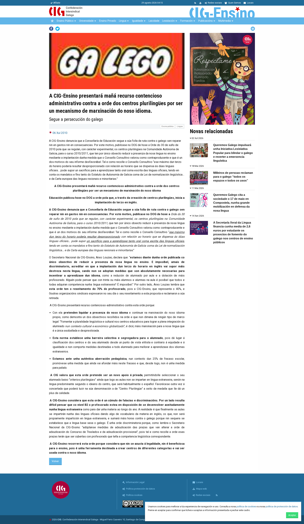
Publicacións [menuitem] (205, 20)
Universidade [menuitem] (86, 20)
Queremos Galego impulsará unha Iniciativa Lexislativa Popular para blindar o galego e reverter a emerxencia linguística (233, 153)
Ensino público (167, 126)
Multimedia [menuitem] (224, 20)
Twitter (57, 29)
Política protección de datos (140, 488)
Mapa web (201, 488)
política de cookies (246, 506)
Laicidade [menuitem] (154, 20)
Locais (250, 3)
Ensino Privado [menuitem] (107, 20)
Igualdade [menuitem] (137, 20)
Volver (55, 461)
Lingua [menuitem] (122, 20)
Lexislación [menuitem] (168, 20)
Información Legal (134, 482)
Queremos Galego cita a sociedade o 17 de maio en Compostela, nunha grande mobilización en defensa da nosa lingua (231, 202)
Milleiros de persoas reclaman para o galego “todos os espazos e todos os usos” (233, 176)
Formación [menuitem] (186, 20)
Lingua (180, 126)
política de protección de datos (282, 506)
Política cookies (134, 495)
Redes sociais (214, 3)
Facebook (51, 29)
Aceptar (292, 515)
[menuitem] (52, 20)
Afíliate (56, 3)
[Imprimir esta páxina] (253, 29)
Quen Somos (234, 3)
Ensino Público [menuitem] (65, 20)
